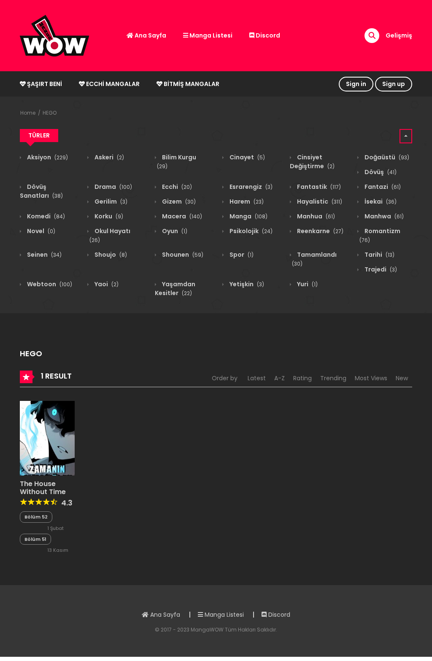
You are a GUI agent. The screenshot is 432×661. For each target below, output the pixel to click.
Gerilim (110, 201)
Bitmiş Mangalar (190, 84)
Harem (246, 201)
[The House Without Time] (47, 438)
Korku (108, 216)
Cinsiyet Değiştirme (312, 161)
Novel (40, 231)
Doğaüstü (386, 157)
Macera (181, 216)
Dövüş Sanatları (41, 191)
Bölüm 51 (35, 539)
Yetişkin (246, 284)
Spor (241, 254)
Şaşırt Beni (44, 84)
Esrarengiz (250, 187)
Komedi (45, 216)
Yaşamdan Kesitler (175, 288)
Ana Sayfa (149, 35)
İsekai (380, 201)
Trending (333, 378)
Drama (112, 187)
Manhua (315, 216)
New (402, 378)
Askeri (108, 157)
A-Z (279, 378)
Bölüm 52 (36, 516)
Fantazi (382, 187)
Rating (302, 378)
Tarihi (378, 254)
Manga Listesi (210, 35)
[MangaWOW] (54, 35)
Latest (257, 378)
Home (27, 112)
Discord (267, 35)
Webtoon (49, 284)
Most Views (371, 378)
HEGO (50, 112)
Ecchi (176, 187)
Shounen (182, 254)
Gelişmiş (399, 35)
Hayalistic (319, 201)
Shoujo (110, 254)
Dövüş (380, 172)
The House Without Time (43, 488)
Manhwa (383, 216)
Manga (247, 216)
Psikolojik (250, 231)
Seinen (44, 254)
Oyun (174, 231)
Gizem (178, 201)
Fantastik (318, 187)
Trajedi (380, 269)
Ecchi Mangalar (112, 84)
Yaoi (106, 284)
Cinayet (246, 157)
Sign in (356, 84)
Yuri (307, 284)
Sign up (393, 84)
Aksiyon (47, 157)
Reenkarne (319, 231)
